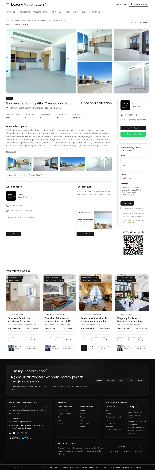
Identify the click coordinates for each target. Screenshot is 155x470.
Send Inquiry (127, 203)
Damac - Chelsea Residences (134, 416)
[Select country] (124, 178)
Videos (108, 414)
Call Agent (134, 128)
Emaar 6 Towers (59, 20)
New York (83, 417)
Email (122, 165)
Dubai (16, 20)
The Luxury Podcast (113, 417)
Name (122, 156)
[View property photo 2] (18, 164)
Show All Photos (15, 175)
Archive (138, 467)
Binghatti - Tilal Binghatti (137, 421)
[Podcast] (26, 433)
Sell (56, 467)
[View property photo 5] (99, 164)
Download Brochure (85, 234)
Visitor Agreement (127, 223)
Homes (99, 380)
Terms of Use (127, 467)
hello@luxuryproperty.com (21, 422)
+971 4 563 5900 (17, 418)
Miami (82, 420)
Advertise (10, 12)
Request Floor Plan (37, 175)
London (82, 410)
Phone (123, 174)
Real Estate (25, 12)
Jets (68, 12)
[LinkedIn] (10, 433)
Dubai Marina (45, 20)
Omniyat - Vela (133, 424)
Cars (61, 12)
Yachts (76, 12)
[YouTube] (14, 433)
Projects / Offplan (64, 414)
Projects (110, 380)
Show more (11, 152)
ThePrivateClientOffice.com (115, 430)
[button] (41, 61)
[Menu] (7, 4)
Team (108, 420)
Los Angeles (84, 423)
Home (8, 20)
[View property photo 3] (45, 164)
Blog (84, 12)
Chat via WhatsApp (134, 134)
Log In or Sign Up (140, 4)
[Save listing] (36, 277)
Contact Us (94, 12)
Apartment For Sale (29, 20)
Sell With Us (121, 4)
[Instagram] (18, 433)
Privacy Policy (114, 467)
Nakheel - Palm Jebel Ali (136, 428)
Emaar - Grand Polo (135, 412)
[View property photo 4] (72, 164)
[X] (22, 433)
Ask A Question (13, 234)
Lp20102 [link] (24, 24)
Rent (54, 12)
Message (124, 184)
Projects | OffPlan (41, 12)
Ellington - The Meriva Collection (136, 432)
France (82, 427)
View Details (31, 349)
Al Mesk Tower (12, 24)
